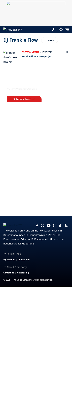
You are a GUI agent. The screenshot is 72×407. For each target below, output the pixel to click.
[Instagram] (54, 225)
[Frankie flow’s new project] (11, 57)
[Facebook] (37, 225)
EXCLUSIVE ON (20, 82)
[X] (42, 225)
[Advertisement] (36, 324)
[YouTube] (48, 225)
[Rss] (66, 225)
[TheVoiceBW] (12, 29)
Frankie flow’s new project (37, 56)
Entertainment (30, 52)
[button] (53, 29)
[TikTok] (60, 225)
